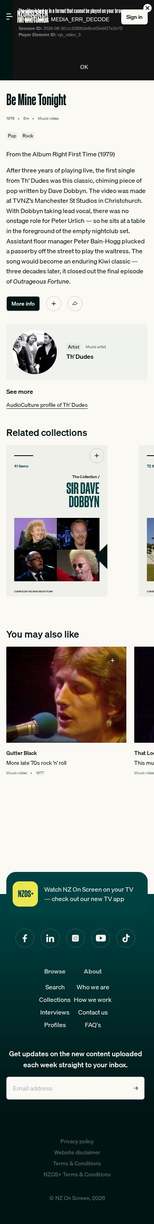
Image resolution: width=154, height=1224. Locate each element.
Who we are (93, 987)
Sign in (134, 17)
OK (84, 67)
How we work (93, 999)
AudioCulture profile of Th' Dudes (47, 405)
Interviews (54, 1012)
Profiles (55, 1025)
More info (23, 303)
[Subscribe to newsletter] (136, 1088)
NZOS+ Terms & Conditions (77, 1174)
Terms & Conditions (77, 1163)
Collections (55, 999)
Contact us (93, 1012)
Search (55, 987)
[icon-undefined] (53, 303)
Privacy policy (77, 1141)
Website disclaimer (77, 1152)
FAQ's (93, 1025)
